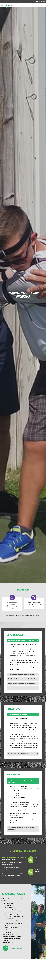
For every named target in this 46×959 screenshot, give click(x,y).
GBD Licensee (42, 1)
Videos (37, 1)
